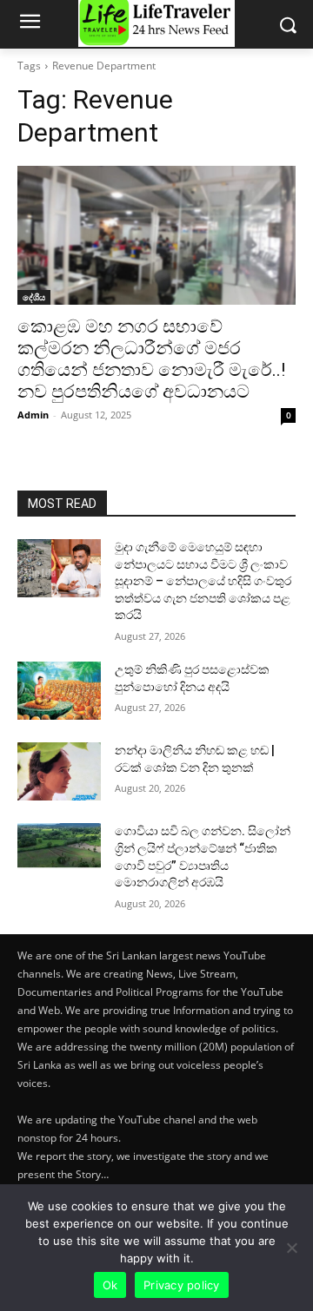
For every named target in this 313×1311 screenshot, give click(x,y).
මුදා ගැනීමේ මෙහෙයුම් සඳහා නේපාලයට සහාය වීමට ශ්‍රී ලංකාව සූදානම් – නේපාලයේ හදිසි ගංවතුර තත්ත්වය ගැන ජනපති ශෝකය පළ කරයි (203, 581)
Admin (33, 414)
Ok (110, 1285)
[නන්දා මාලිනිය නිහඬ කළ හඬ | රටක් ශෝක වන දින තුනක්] (59, 771)
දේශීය (34, 297)
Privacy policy (181, 1285)
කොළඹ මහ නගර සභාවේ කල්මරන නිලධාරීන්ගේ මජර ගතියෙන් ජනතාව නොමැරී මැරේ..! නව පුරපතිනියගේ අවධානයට (151, 359)
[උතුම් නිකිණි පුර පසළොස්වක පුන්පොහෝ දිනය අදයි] (59, 691)
